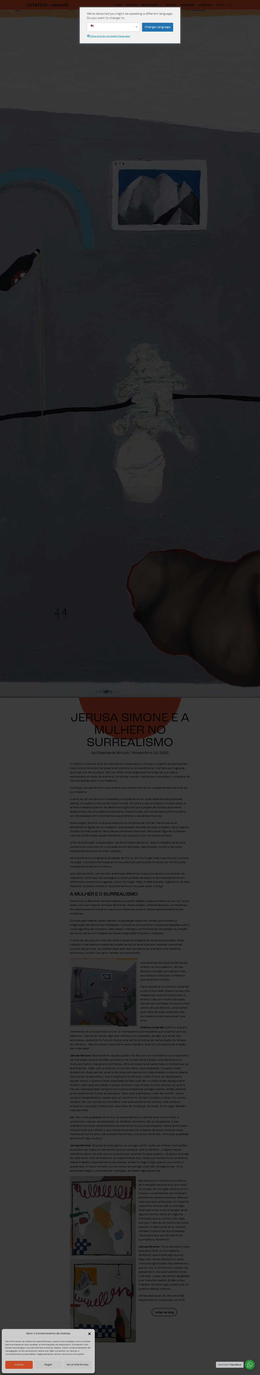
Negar (48, 1364)
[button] (89, 1334)
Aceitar (19, 1364)
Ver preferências (77, 1364)
